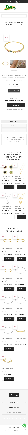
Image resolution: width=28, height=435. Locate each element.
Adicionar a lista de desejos (10, 90)
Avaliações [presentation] (14, 126)
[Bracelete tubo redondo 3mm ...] (16, 29)
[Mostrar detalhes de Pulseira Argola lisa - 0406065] (20, 300)
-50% (6, 38)
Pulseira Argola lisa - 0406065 (19, 309)
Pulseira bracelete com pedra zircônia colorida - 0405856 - (20, 341)
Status (17, 86)
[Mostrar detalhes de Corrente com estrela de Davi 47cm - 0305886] (8, 198)
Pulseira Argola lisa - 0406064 (7, 309)
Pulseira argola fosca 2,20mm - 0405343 (7, 280)
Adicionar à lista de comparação (14, 90)
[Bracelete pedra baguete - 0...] (12, 29)
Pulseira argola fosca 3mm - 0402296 (19, 250)
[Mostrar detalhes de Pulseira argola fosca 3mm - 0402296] (20, 240)
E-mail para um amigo (18, 90)
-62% (2, 327)
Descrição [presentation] (14, 121)
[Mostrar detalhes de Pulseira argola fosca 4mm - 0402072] (8, 240)
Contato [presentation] (14, 130)
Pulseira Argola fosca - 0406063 (7, 339)
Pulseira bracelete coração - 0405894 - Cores (7, 370)
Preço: (11, 98)
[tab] (14, 121)
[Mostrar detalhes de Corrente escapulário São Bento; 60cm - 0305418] (20, 198)
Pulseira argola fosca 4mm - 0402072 (7, 250)
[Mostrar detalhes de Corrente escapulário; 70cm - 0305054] (20, 168)
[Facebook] (11, 395)
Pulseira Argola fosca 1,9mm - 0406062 (19, 280)
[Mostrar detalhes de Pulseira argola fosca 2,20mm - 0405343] (8, 270)
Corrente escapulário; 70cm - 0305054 (20, 178)
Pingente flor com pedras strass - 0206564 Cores (7, 178)
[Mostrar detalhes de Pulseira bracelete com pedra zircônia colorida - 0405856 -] (20, 330)
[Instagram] (16, 395)
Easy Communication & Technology (18, 429)
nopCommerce (16, 427)
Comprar (16, 105)
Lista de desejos (14, 1)
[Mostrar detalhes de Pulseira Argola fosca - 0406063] (8, 330)
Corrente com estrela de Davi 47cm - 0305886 (6, 208)
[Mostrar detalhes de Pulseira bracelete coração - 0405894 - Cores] (8, 360)
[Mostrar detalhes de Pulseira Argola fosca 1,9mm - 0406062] (20, 270)
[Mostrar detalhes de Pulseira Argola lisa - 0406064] (8, 300)
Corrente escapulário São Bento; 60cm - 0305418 (19, 209)
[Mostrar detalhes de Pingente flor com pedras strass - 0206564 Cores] (8, 168)
